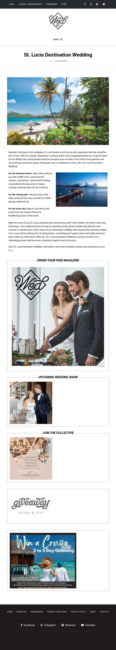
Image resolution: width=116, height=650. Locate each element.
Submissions (51, 4)
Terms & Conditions (57, 612)
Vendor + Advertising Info (30, 4)
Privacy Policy (78, 612)
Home (9, 612)
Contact (104, 612)
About (12, 4)
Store (63, 4)
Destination (61, 61)
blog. (10, 250)
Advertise (22, 612)
